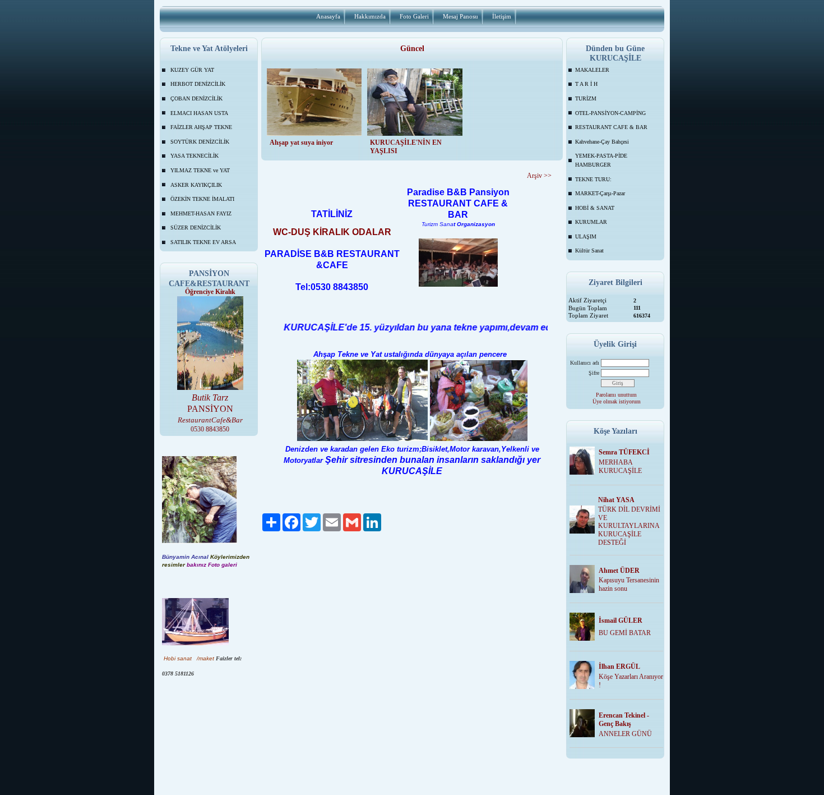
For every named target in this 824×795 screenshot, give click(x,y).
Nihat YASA (616, 500)
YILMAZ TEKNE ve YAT (200, 170)
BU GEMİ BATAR (625, 633)
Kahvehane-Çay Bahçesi (602, 142)
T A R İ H (586, 84)
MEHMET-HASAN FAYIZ (201, 213)
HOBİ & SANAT (594, 208)
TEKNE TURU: (593, 179)
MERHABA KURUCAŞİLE (620, 466)
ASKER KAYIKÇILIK (196, 185)
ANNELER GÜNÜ (625, 734)
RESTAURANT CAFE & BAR (611, 127)
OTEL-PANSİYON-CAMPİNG (610, 113)
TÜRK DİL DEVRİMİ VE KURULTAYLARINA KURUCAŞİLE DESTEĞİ (629, 526)
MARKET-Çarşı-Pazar (600, 193)
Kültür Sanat (589, 250)
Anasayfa (328, 16)
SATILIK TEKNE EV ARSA (203, 242)
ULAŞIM (585, 236)
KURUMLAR (591, 222)
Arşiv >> (539, 176)
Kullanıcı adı (584, 363)
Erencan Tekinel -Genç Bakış (624, 719)
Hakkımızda (370, 16)
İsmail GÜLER (620, 620)
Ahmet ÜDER (619, 571)
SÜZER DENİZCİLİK (195, 227)
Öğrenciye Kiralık (210, 292)
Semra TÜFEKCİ (624, 452)
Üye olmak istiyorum (616, 401)
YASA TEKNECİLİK (194, 156)
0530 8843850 (210, 429)
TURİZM (585, 98)
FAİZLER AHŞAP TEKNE (201, 127)
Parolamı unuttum (616, 395)
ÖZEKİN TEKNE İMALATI (202, 199)
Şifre (594, 373)
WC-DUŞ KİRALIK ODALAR (332, 232)
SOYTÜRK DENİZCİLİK (199, 142)
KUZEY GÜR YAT (192, 70)
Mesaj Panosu (460, 16)
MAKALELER (592, 70)
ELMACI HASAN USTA (199, 113)
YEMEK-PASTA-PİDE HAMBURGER (601, 160)
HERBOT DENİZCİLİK (197, 84)
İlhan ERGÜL (619, 666)
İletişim (501, 16)
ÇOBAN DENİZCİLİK (196, 98)
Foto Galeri (414, 16)
